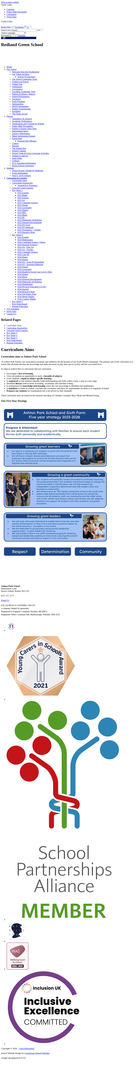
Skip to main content (10, 2)
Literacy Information (21, 133)
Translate (21, 35)
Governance (17, 89)
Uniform (15, 161)
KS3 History (23, 210)
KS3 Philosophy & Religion (30, 220)
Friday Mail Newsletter (17, 12)
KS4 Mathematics (25, 240)
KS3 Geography (25, 208)
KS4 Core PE (23, 254)
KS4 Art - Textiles (25, 250)
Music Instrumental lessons (23, 136)
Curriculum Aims (19, 180)
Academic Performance (22, 121)
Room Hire (6, 27)
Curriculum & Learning (17, 178)
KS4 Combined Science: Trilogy (32, 242)
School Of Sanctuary (27, 77)
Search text (6, 30)
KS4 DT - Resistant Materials (30, 264)
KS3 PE (21, 217)
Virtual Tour (17, 84)
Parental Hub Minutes (27, 141)
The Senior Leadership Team (24, 79)
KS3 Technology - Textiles (29, 230)
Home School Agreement (23, 166)
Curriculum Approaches (22, 183)
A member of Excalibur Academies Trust (18, 38)
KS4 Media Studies (26, 296)
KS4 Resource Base (26, 291)
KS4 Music (22, 277)
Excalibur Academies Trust (23, 91)
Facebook (19, 27)
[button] (13, 21)
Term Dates (12, 17)
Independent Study (20, 131)
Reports (15, 146)
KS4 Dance (23, 257)
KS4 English (23, 237)
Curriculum (11, 14)
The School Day (19, 148)
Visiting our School (20, 82)
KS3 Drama (23, 205)
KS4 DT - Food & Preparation (31, 262)
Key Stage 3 (17, 190)
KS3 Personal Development (30, 222)
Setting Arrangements (21, 109)
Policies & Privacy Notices (23, 94)
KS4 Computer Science (28, 252)
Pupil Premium (18, 101)
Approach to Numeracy (28, 185)
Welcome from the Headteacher (25, 72)
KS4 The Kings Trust (27, 294)
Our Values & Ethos (20, 74)
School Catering (19, 151)
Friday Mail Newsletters (22, 126)
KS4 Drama (23, 259)
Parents (10, 116)
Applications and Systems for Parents (28, 124)
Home (9, 67)
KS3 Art (21, 200)
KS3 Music (22, 215)
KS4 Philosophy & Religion (30, 282)
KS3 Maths (22, 195)
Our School (12, 69)
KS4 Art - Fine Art (26, 247)
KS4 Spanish (23, 289)
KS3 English (23, 193)
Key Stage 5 (17, 301)
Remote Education (20, 306)
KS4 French (23, 267)
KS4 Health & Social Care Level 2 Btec (35, 272)
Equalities (16, 111)
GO (38, 30)
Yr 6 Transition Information (24, 163)
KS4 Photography (25, 284)
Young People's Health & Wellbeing (27, 170)
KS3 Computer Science (28, 203)
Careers (15, 143)
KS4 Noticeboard (19, 304)
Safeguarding (18, 104)
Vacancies (16, 99)
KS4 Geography (25, 269)
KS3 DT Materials (25, 227)
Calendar (10, 9)
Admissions (17, 86)
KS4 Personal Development (30, 279)
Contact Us (11, 314)
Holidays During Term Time (24, 128)
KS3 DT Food (24, 225)
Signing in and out (20, 156)
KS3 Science (23, 198)
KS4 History (23, 274)
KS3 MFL (22, 212)
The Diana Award (19, 114)
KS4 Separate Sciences (27, 245)
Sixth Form (11, 311)
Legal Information (26, 1048)
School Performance (21, 96)
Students (10, 168)
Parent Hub (17, 138)
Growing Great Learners (22, 188)
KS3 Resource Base (26, 232)
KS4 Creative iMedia (27, 299)
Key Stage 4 (17, 235)
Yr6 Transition (13, 309)
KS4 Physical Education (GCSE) (32, 287)
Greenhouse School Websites (37, 1053)
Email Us (5, 600)
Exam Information (20, 173)
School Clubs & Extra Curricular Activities (30, 153)
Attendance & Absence (22, 119)
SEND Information (20, 106)
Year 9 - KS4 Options (21, 175)
